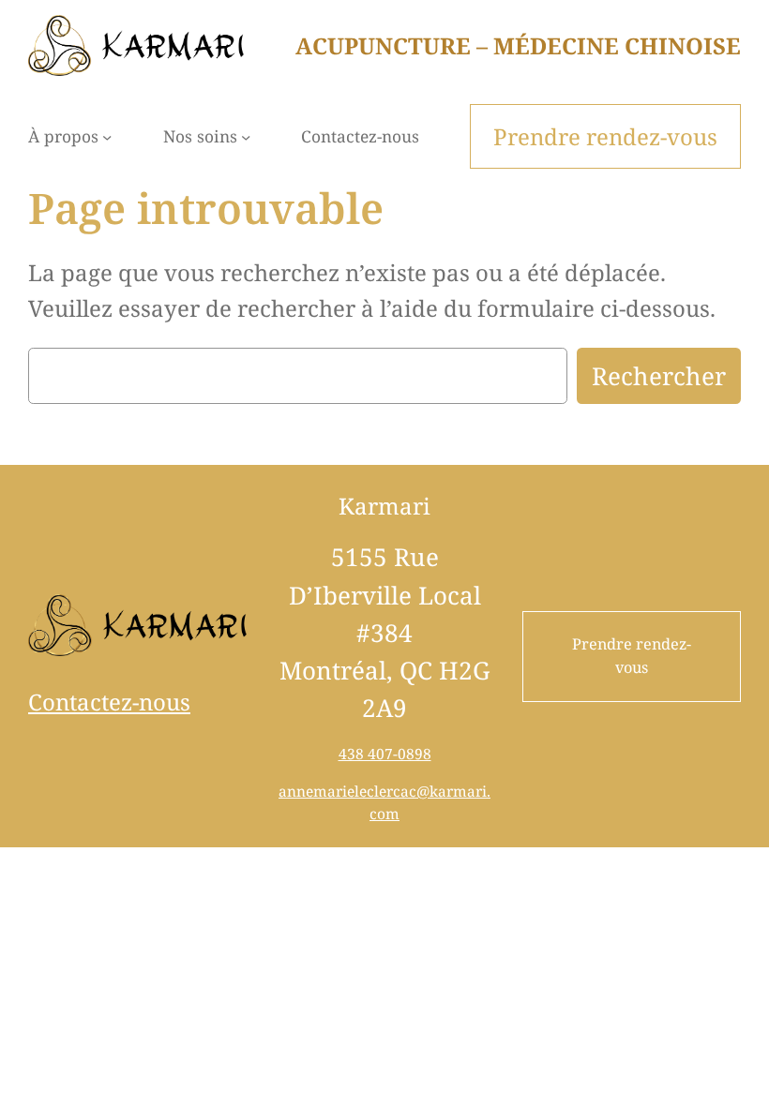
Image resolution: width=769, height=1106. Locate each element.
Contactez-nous (109, 701)
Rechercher (659, 376)
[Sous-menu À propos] (107, 136)
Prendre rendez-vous (631, 656)
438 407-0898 (385, 753)
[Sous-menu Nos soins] (245, 136)
